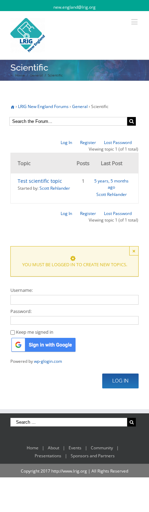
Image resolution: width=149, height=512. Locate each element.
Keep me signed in (34, 332)
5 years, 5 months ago (111, 184)
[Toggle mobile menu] (135, 21)
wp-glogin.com (48, 361)
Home (32, 448)
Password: (21, 311)
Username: (21, 290)
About (53, 448)
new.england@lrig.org (74, 7)
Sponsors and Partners (93, 456)
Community (102, 448)
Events (75, 448)
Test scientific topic (40, 181)
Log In (66, 142)
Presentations (48, 456)
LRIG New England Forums (43, 106)
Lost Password (118, 142)
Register (88, 142)
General (80, 106)
